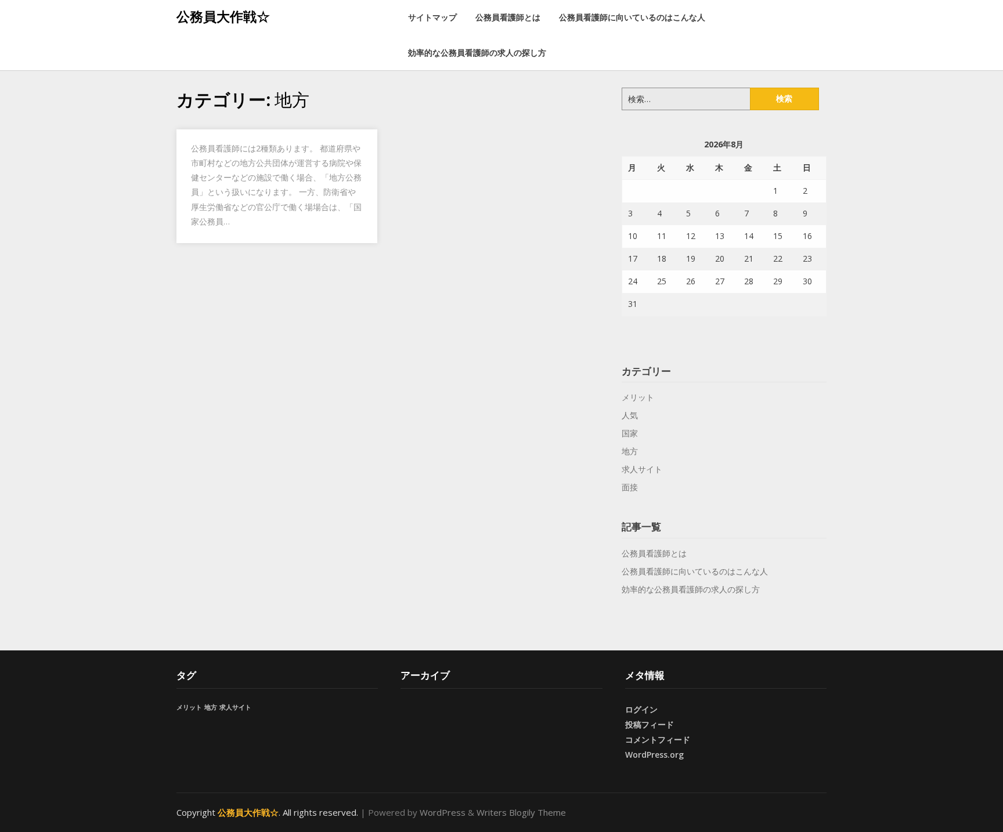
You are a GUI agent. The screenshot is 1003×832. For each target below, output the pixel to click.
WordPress (443, 812)
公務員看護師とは (507, 17)
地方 (630, 451)
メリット (638, 397)
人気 (630, 415)
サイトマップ (432, 17)
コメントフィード (657, 739)
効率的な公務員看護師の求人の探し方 (477, 52)
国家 (630, 433)
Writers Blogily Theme (521, 812)
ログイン (641, 709)
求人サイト (642, 469)
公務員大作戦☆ (223, 16)
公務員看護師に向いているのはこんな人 (632, 17)
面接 (630, 487)
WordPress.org (654, 754)
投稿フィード (649, 724)
